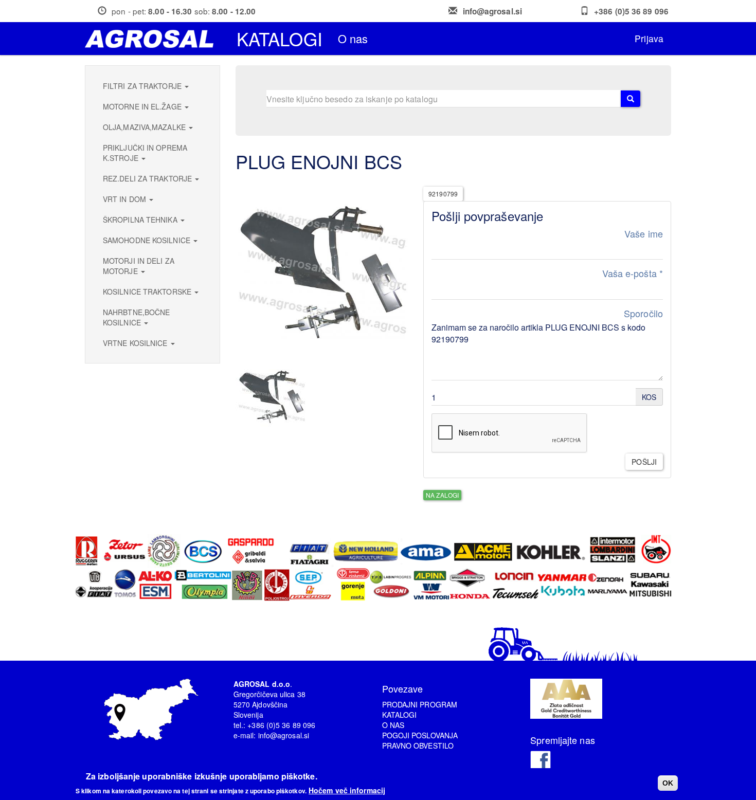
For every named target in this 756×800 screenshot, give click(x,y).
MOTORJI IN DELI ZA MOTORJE (138, 266)
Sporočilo (643, 313)
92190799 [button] (443, 193)
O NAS (393, 725)
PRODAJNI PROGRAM (420, 704)
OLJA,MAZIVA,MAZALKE (145, 127)
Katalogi (279, 38)
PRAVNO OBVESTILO (418, 745)
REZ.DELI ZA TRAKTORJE (148, 178)
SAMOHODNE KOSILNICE (147, 240)
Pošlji (644, 462)
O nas (353, 38)
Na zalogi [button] (442, 494)
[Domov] (153, 39)
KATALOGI (399, 715)
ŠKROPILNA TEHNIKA (141, 219)
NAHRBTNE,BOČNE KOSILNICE (136, 317)
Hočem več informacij (347, 790)
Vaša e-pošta (632, 273)
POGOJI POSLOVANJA (420, 735)
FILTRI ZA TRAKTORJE (143, 86)
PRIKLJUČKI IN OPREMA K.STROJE (145, 152)
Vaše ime (643, 234)
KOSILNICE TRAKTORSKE (148, 291)
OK (667, 783)
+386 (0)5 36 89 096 (631, 11)
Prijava (649, 38)
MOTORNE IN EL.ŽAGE (143, 106)
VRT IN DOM (125, 199)
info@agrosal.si (493, 11)
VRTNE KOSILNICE (136, 343)
